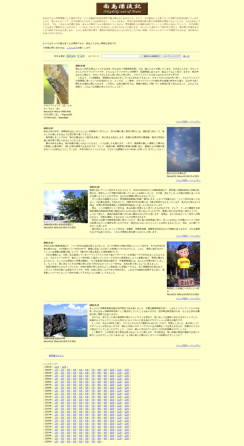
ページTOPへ (182, 121)
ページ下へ (195, 121)
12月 (64, 367)
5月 (80, 370)
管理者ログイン (56, 355)
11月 (57, 367)
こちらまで (72, 47)
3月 (68, 370)
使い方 (186, 56)
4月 (74, 370)
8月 (99, 370)
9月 (105, 370)
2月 (62, 370)
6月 (87, 370)
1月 (56, 370)
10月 (112, 370)
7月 (93, 370)
